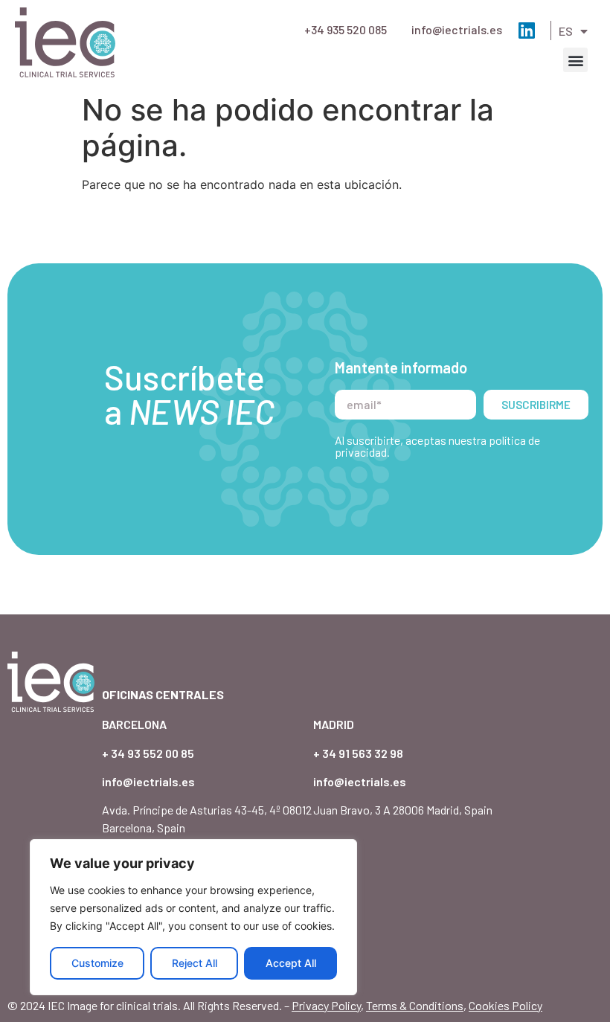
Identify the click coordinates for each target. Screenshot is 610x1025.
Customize (97, 963)
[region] (193, 917)
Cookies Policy (505, 1005)
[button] (575, 60)
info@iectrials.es (456, 29)
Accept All (291, 963)
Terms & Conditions (414, 1005)
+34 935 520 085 (345, 29)
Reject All (194, 963)
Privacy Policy (326, 1005)
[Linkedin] (526, 30)
